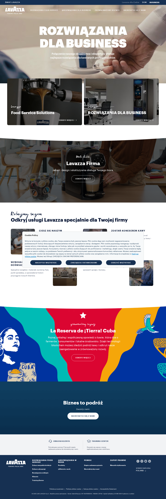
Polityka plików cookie (73, 489)
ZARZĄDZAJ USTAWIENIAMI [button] (84, 262)
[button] (44, 461)
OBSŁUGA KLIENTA (61, 441)
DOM (144, 2)
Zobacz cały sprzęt (39, 469)
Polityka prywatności (57, 489)
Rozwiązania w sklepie (40, 473)
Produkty (61, 465)
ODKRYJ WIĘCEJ (83, 179)
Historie (35, 476)
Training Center (38, 480)
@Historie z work (64, 469)
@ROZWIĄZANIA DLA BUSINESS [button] (76, 10)
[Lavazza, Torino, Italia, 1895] (15, 10)
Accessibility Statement (108, 489)
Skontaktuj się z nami (91, 469)
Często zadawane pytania (93, 465)
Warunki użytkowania (118, 465)
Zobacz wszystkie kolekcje (41, 465)
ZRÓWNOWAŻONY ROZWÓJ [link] (107, 10)
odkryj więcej (83, 358)
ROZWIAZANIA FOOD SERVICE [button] (44, 10)
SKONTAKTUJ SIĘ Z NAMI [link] (134, 10)
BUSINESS (154, 2)
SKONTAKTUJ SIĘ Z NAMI (83, 416)
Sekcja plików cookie (90, 489)
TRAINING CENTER (100, 441)
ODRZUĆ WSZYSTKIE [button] (121, 262)
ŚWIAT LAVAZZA (12, 2)
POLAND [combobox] (140, 471)
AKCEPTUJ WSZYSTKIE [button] (46, 262)
